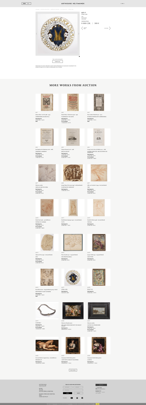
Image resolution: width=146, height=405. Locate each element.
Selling (41, 390)
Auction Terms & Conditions (46, 391)
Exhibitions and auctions (45, 9)
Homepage (37, 9)
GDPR (40, 395)
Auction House (42, 384)
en (122, 3)
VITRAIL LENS (70, 9)
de (123, 3)
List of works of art (63, 9)
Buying (40, 388)
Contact (101, 384)
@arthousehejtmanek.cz (100, 388)
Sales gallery (42, 386)
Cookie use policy (43, 396)
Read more (73, 370)
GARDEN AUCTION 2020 (55, 9)
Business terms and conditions (47, 394)
